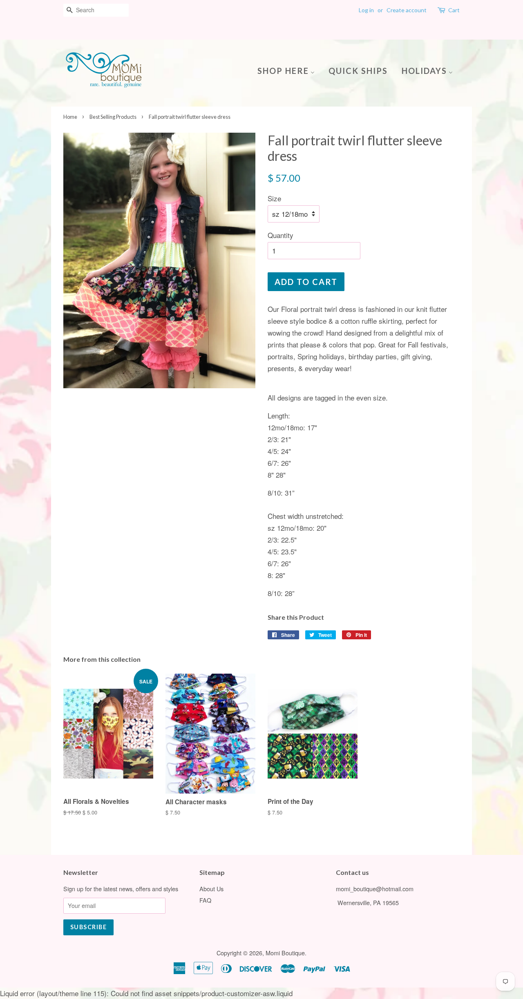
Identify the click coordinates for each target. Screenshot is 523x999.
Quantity (280, 235)
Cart (454, 10)
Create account (407, 10)
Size (274, 198)
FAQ (205, 900)
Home (70, 116)
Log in (366, 10)
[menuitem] (289, 70)
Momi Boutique (285, 952)
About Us (211, 888)
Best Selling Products (112, 116)
